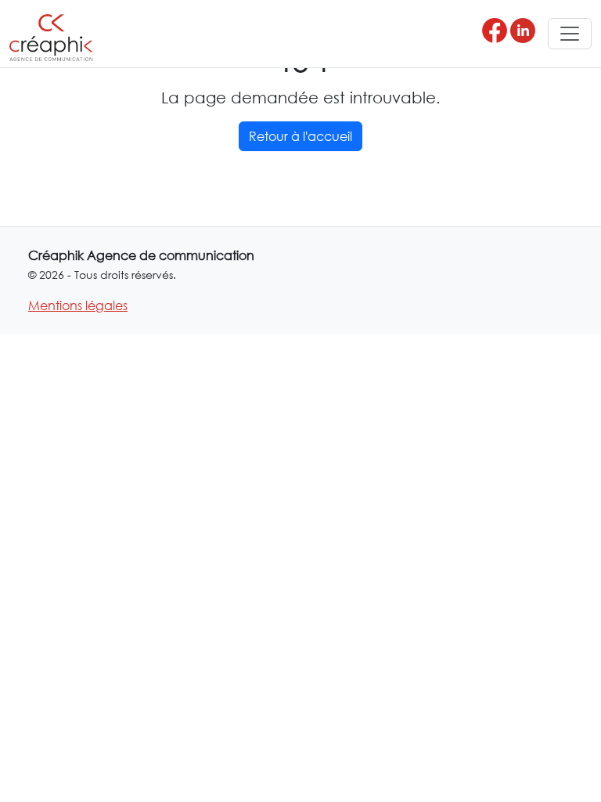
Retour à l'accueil (300, 136)
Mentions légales (78, 305)
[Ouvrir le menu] (570, 33)
